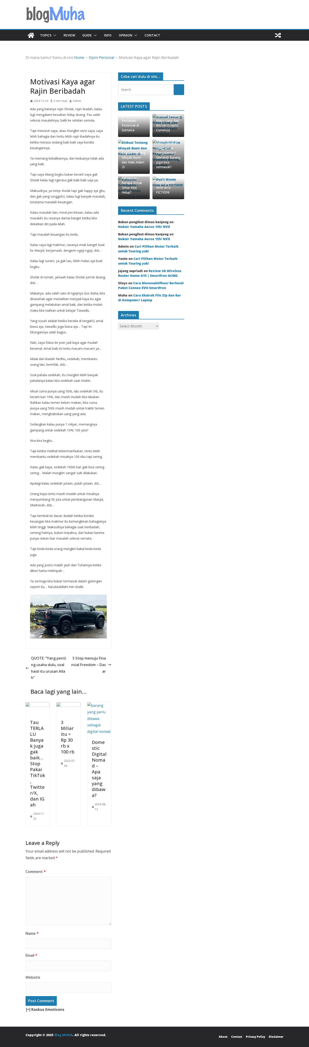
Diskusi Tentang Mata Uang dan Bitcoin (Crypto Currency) (168, 123)
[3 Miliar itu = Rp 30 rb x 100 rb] (68, 705)
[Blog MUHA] (31, 35)
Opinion (125, 35)
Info (108, 35)
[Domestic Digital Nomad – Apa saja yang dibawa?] (99, 705)
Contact (152, 35)
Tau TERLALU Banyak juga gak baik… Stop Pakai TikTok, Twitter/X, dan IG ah (37, 763)
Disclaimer (276, 1037)
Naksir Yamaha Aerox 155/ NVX (144, 227)
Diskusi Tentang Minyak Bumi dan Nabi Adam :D (134, 160)
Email (31, 955)
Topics (45, 35)
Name (32, 933)
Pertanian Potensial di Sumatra (130, 125)
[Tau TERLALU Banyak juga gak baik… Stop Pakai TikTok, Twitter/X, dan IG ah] (38, 705)
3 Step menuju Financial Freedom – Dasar (88, 665)
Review (69, 35)
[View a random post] (278, 35)
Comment (36, 871)
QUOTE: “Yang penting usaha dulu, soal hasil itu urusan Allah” (48, 668)
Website (33, 977)
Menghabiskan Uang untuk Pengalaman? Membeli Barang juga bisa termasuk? (168, 155)
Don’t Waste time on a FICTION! (165, 187)
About (223, 1037)
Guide (87, 35)
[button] (53, 35)
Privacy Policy (255, 1037)
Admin (77, 101)
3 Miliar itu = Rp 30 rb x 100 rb (67, 737)
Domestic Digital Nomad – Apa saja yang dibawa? (99, 768)
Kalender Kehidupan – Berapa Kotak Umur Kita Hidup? (132, 182)
